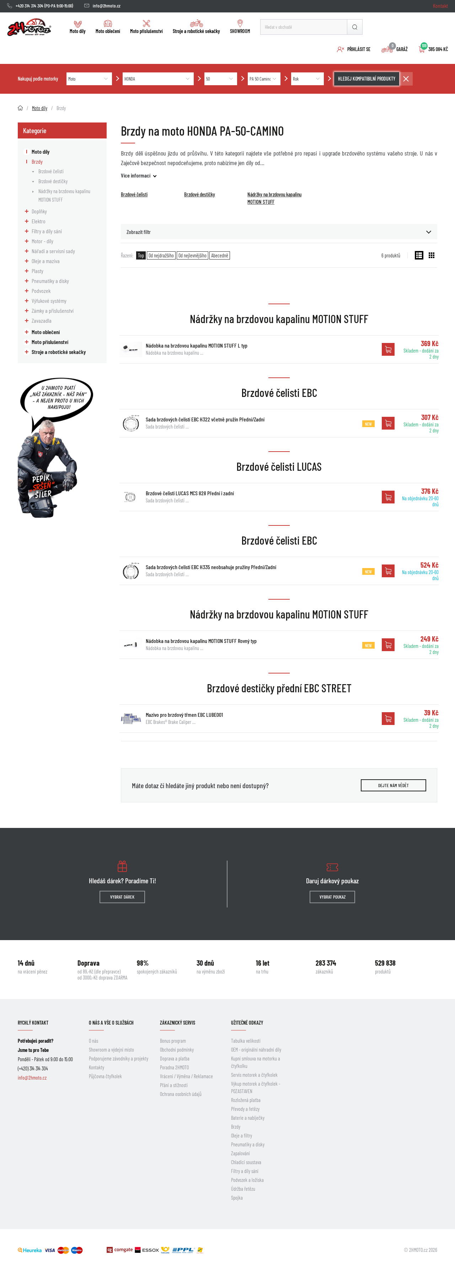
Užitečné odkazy (247, 1023)
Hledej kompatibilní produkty (366, 79)
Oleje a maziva (46, 260)
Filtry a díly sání (47, 231)
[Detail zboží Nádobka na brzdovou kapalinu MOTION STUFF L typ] (130, 349)
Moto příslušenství (146, 31)
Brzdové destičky (53, 181)
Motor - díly (42, 241)
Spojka (237, 1198)
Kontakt (440, 5)
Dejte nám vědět (393, 785)
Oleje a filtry (241, 1136)
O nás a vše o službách (111, 1023)
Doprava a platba (174, 1058)
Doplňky (39, 211)
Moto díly (78, 31)
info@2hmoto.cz (107, 6)
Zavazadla (42, 320)
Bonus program (173, 1041)
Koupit (388, 349)
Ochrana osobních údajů (181, 1094)
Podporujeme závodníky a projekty (118, 1058)
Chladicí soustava (246, 1162)
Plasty (37, 270)
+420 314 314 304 (29, 6)
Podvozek (41, 290)
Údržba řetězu (243, 1189)
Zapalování (240, 1153)
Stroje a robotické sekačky (196, 31)
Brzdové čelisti (51, 171)
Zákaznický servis (177, 1023)
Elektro (39, 221)
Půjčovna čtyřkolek (105, 1076)
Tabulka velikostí (246, 1041)
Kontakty (96, 1067)
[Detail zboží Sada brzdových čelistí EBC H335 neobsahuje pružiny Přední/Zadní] (130, 570)
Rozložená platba (246, 1100)
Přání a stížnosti (174, 1085)
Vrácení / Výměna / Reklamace (186, 1076)
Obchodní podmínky (177, 1050)
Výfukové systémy (49, 300)
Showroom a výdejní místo (111, 1050)
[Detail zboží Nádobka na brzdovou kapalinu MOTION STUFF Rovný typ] (130, 644)
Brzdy (37, 161)
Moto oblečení (108, 31)
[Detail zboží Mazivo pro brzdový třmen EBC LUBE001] (130, 718)
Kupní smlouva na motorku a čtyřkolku (255, 1062)
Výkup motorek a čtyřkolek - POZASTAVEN (255, 1087)
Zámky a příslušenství (53, 310)
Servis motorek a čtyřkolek (254, 1075)
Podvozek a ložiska (247, 1180)
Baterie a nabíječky (247, 1118)
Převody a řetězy (245, 1109)
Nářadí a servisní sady (53, 250)
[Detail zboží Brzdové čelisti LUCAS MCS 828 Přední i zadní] (130, 497)
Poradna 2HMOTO (174, 1067)
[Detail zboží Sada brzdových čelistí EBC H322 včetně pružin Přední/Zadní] (130, 423)
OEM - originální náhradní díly (256, 1050)
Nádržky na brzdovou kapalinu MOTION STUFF (64, 195)
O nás (93, 1041)
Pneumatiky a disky (50, 280)
